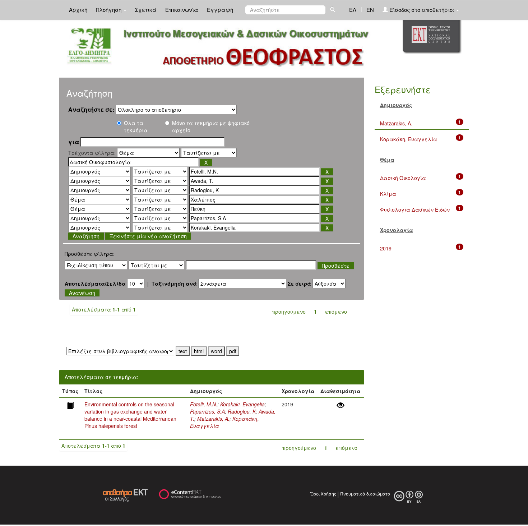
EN (370, 9)
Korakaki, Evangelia (242, 404)
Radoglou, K (242, 411)
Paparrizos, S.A (207, 411)
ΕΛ (352, 9)
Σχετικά (146, 9)
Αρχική (78, 9)
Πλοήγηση (109, 9)
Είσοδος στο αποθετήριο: (421, 9)
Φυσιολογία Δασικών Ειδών (415, 209)
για (73, 142)
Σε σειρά (299, 283)
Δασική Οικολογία (403, 177)
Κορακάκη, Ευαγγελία (408, 139)
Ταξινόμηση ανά (174, 283)
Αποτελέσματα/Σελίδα (95, 283)
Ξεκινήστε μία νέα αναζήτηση (148, 236)
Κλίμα (388, 193)
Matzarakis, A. (213, 418)
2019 (386, 248)
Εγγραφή (220, 9)
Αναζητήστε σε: (91, 110)
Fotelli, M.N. (203, 404)
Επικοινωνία (181, 9)
